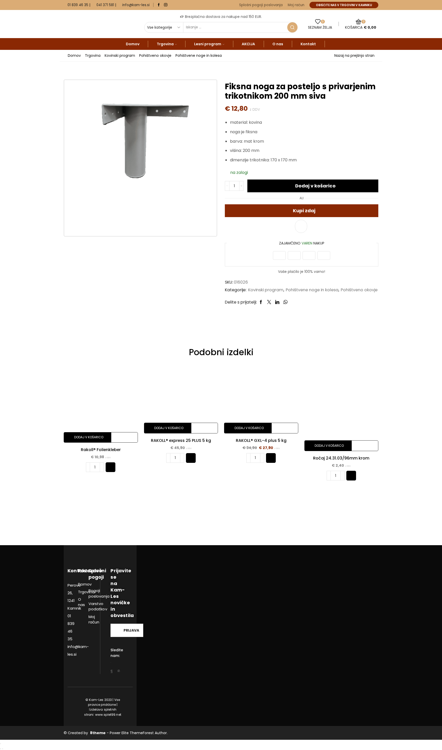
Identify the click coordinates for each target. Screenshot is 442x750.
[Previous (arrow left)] (0, 748)
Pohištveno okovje (155, 55)
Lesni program (207, 44)
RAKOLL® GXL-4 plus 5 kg (261, 440)
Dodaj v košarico (315, 186)
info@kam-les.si (136, 5)
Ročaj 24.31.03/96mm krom (341, 458)
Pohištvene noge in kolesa (198, 55)
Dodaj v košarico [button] (88, 437)
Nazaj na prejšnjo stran (354, 55)
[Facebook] (158, 5)
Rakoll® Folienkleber (101, 450)
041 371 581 (105, 5)
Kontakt (308, 44)
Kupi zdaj (304, 210)
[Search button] (292, 27)
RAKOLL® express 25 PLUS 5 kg (181, 440)
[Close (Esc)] (0, 743)
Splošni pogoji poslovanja (261, 5)
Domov (132, 44)
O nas (277, 44)
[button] (110, 467)
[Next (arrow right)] (2, 748)
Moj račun (296, 5)
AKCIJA (248, 44)
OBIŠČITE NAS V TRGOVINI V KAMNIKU (344, 5)
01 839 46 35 (78, 5)
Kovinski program (120, 55)
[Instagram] (165, 5)
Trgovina (165, 44)
